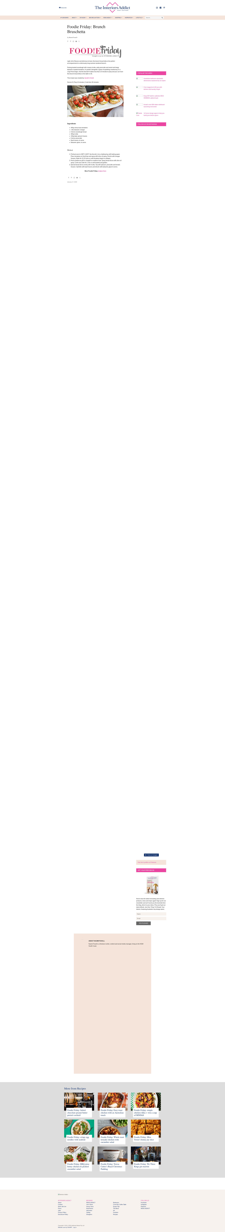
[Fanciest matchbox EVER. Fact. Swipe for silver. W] (151, 723)
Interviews (89, 1210)
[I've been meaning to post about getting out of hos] (161, 244)
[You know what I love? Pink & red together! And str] (141, 726)
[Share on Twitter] (79, 41)
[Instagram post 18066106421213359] (141, 134)
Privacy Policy (62, 1212)
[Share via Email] (76, 41)
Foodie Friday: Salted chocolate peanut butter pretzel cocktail (77, 1113)
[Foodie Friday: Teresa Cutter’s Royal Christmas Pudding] (113, 1147)
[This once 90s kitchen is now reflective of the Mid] (161, 774)
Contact (60, 1204)
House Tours (90, 1206)
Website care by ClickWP (65, 1227)
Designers (89, 1214)
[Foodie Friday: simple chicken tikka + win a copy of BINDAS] (146, 1093)
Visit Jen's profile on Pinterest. (147, 862)
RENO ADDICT (90, 1202)
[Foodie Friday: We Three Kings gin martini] (146, 1147)
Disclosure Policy (63, 1214)
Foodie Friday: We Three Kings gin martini (144, 1165)
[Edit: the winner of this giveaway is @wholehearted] (141, 462)
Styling (88, 1212)
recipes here (102, 171)
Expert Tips (116, 1206)
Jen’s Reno (89, 1204)
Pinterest (143, 1206)
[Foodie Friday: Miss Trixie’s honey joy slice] (146, 1120)
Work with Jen (62, 1206)
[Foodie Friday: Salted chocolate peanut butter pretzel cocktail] (79, 1093)
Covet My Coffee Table (119, 1204)
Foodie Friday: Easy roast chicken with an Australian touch (112, 1113)
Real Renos (89, 1208)
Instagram (144, 1204)
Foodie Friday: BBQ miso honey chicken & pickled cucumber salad (78, 1166)
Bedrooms (116, 1202)
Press (59, 1208)
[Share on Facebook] (67, 41)
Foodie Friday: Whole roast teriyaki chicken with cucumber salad (112, 1140)
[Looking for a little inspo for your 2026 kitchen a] (151, 157)
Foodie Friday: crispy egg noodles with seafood (78, 1138)
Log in (74, 1227)
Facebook (144, 1202)
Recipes (115, 1214)
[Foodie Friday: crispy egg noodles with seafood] (79, 1120)
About (59, 1202)
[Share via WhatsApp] (73, 41)
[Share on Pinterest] (70, 41)
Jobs (59, 1210)
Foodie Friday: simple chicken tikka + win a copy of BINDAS (145, 1113)
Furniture (115, 1212)
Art (114, 1210)
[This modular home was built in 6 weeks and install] (161, 398)
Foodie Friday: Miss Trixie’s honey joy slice (144, 1138)
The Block (116, 1208)
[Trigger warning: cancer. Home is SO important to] (151, 527)
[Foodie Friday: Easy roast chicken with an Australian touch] (113, 1093)
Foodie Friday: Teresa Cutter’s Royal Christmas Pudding (111, 1166)
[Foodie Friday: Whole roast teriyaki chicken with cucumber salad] (113, 1120)
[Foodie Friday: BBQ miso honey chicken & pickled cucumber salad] (79, 1147)
